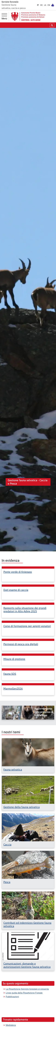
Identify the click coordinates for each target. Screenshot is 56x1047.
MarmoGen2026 (13, 688)
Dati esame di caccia (15, 589)
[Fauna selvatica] (28, 752)
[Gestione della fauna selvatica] (28, 789)
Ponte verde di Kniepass (17, 571)
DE (41, 5)
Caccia (7, 844)
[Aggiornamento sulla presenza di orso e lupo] (28, 713)
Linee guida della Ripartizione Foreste (24, 992)
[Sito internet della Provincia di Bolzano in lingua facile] (52, 5)
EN (49, 5)
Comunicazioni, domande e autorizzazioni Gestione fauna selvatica (27, 965)
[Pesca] (28, 864)
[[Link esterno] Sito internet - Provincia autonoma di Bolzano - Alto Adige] (28, 16)
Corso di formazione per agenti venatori (27, 626)
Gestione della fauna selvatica (21, 807)
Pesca (6, 882)
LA (45, 5)
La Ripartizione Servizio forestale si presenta (27, 988)
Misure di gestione (14, 658)
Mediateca (11, 1025)
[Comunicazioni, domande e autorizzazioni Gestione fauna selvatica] (28, 946)
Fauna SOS (9, 673)
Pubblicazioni (12, 996)
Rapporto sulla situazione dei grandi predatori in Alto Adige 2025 (24, 609)
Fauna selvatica (12, 769)
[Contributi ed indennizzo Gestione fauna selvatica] (28, 905)
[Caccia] (28, 827)
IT (38, 5)
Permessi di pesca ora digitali (20, 644)
